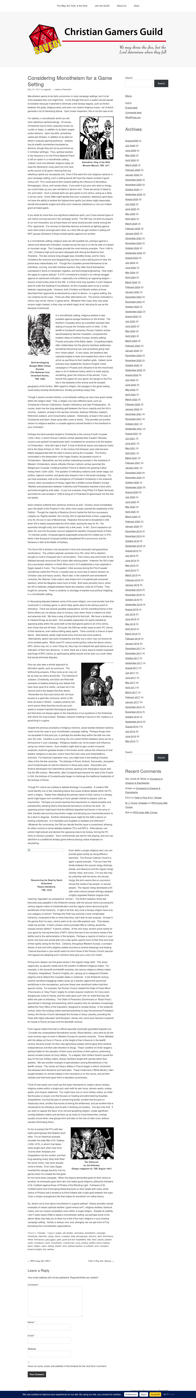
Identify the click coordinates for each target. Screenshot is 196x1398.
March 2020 (131, 516)
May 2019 (130, 565)
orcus (77, 1242)
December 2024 (133, 238)
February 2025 (132, 228)
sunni (96, 1246)
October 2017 (132, 658)
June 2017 (130, 677)
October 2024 (132, 248)
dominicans (108, 1236)
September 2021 (133, 428)
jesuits (101, 1239)
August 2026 (131, 140)
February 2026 (132, 170)
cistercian (42, 1236)
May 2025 (130, 214)
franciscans (39, 1239)
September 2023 (133, 311)
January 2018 (132, 643)
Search (129, 77)
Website (32, 1348)
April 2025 (130, 218)
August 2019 (131, 550)
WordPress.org (132, 117)
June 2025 (130, 209)
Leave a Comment (63, 89)
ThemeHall (163, 1390)
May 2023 (130, 331)
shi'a (65, 1246)
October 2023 (132, 306)
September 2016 (133, 721)
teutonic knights (35, 1249)
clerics (57, 1236)
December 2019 (133, 531)
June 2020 (130, 502)
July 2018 (130, 614)
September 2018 (133, 604)
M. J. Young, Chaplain (136, 803)
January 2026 (132, 174)
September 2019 (133, 546)
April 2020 (130, 511)
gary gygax (51, 1239)
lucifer (30, 1242)
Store (136, 5)
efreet (30, 1239)
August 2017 (131, 668)
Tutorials (41, 1232)
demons (92, 1236)
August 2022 (131, 375)
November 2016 (133, 712)
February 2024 (132, 287)
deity (73, 1236)
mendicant (39, 1242)
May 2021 (130, 448)
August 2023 (131, 316)
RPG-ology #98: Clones (145, 812)
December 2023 (133, 297)
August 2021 (131, 433)
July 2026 (130, 145)
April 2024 (130, 277)
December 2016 (133, 707)
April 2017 (130, 687)
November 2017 (133, 653)
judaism (108, 1239)
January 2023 (132, 350)
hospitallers (81, 1239)
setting (51, 1246)
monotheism (56, 1242)
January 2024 (132, 292)
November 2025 (133, 184)
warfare (50, 1249)
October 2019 (132, 541)
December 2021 (133, 414)
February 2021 (132, 463)
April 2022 (130, 394)
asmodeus (79, 1232)
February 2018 (132, 638)
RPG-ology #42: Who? (39, 1260)
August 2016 (131, 726)
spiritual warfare (75, 1246)
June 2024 (130, 267)
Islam (94, 1239)
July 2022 (130, 380)
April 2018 (130, 629)
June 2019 (130, 560)
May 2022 (130, 389)
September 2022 (133, 370)
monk (47, 1242)
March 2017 (131, 692)
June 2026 (130, 150)
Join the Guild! (102, 5)
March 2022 (131, 399)
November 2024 (133, 243)
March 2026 (131, 165)
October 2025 (132, 189)
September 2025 (133, 194)
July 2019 (130, 555)
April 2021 (130, 453)
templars (104, 1246)
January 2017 (132, 702)
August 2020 (131, 492)
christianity (32, 1236)
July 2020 (130, 497)
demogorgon (82, 1236)
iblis (89, 1239)
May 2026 (130, 155)
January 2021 (132, 467)
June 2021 (130, 443)
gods (59, 1239)
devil (99, 1236)
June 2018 (130, 619)
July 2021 (130, 438)
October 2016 (132, 716)
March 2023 (131, 340)
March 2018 (131, 633)
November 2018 (133, 594)
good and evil (68, 1239)
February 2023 (132, 345)
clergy (50, 1236)
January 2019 (132, 585)
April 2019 (130, 570)
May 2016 (130, 741)
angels (58, 1232)
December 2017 (133, 648)
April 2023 (130, 336)
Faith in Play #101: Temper (148, 797)
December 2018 (133, 589)
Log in (128, 102)
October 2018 (132, 599)
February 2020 (132, 521)
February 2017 (132, 697)
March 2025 (131, 223)
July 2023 (130, 321)
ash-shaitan (68, 1232)
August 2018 (131, 609)
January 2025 (132, 233)
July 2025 (130, 204)
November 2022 (133, 360)
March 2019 (131, 575)
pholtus (84, 1242)
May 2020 (130, 506)
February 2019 (132, 580)
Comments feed (133, 112)
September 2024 (133, 253)
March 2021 (131, 458)
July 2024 (130, 262)
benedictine (90, 1232)
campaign (101, 1232)
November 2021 (133, 419)
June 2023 (130, 326)
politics (92, 1242)
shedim (58, 1246)
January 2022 (132, 409)
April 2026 (130, 160)
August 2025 (131, 199)
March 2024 (131, 282)
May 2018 (130, 624)
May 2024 (130, 272)
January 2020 (132, 526)
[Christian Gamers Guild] (98, 53)
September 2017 (133, 663)
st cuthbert (88, 1246)
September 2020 (133, 487)
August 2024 (131, 257)
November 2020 (133, 477)
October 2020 (132, 482)
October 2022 (132, 365)
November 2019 (133, 536)
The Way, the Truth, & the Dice (72, 5)
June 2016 (130, 736)
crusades (65, 1236)
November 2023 (133, 301)
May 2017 (130, 682)
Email (31, 1335)
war (44, 1249)
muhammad (68, 1242)
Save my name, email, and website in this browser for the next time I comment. (67, 1366)
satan (44, 1246)
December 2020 (133, 472)
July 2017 (130, 672)
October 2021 (132, 423)
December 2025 (133, 179)
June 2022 (130, 384)
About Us (121, 5)
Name (31, 1322)
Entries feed (131, 107)
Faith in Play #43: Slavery (101, 1260)
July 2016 (130, 731)
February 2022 (132, 404)
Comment (33, 1284)
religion (37, 1246)
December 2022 (133, 355)
